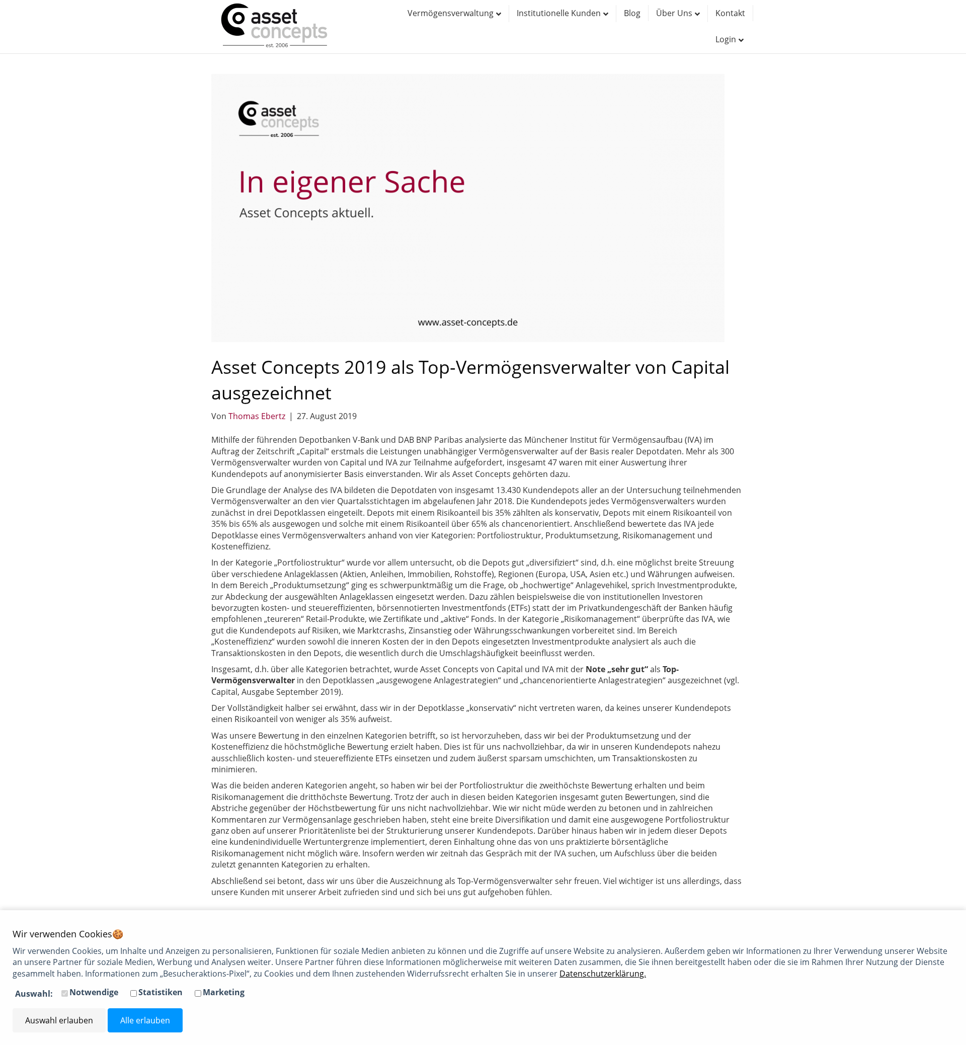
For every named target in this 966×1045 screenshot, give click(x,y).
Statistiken (160, 992)
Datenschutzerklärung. (602, 973)
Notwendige (93, 992)
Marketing (224, 992)
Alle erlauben (145, 1020)
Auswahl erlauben (59, 1020)
